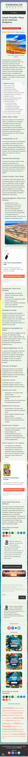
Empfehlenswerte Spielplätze (13, 108)
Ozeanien (12, 723)
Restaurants (18, 589)
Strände (23, 589)
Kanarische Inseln (18, 584)
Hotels (16, 588)
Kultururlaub (4, 720)
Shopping (19, 729)
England (3, 712)
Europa (12, 584)
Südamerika (5, 734)
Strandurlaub (10, 731)
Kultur (21, 718)
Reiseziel (22, 723)
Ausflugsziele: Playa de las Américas (12, 94)
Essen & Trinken (8, 712)
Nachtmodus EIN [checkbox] (3, 754)
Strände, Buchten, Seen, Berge (11, 90)
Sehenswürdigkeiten (15, 586)
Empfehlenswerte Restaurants (13, 106)
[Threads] (16, 627)
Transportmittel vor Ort (9, 87)
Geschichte (4, 718)
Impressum (20, 746)
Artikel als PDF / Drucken (12, 566)
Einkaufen (14, 710)
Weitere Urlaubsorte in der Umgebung (15, 109)
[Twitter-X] (19, 628)
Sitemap (24, 746)
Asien (4, 710)
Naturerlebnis (13, 720)
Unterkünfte (16, 734)
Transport (10, 734)
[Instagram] (12, 628)
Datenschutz (14, 746)
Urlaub (8, 584)
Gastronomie (19, 715)
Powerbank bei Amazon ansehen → (14, 276)
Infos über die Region (9, 101)
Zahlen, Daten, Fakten (9, 85)
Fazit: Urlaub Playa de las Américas (13, 111)
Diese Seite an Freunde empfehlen (13, 113)
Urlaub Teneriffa (6, 587)
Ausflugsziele (11, 588)
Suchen (3, 594)
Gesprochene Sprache (12, 103)
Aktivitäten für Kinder (9, 96)
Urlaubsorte (16, 736)
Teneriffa (4, 591)
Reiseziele (8, 586)
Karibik (12, 718)
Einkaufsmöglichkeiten (20, 710)
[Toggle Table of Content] (22, 83)
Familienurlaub (11, 715)
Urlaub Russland (11, 736)
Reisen (3, 586)
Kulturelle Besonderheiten (10, 89)
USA (3, 738)
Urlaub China (5, 736)
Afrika (4, 708)
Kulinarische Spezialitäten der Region (12, 98)
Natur (8, 720)
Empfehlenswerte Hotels (12, 104)
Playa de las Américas (10, 589)
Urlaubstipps (13, 587)
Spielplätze (4, 731)
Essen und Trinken (17, 712)
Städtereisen (20, 731)
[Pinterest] (9, 628)
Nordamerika (6, 723)
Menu (15, 12)
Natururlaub (19, 720)
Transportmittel (10, 591)
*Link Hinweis (8, 747)
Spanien (22, 586)
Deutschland (9, 710)
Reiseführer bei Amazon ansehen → (14, 489)
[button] (4, 533)
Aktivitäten (10, 708)
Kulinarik (16, 718)
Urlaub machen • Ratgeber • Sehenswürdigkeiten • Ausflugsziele (14, 6)
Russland (19, 726)
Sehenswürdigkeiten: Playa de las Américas (14, 92)
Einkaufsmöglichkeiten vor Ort (11, 99)
